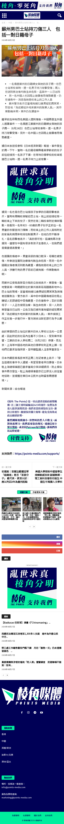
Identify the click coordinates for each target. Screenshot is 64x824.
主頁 (3, 22)
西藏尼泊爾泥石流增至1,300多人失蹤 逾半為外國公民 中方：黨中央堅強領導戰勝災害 (11, 516)
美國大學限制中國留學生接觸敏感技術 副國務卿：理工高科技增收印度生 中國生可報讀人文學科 (48, 476)
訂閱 (58, 550)
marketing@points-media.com (17, 797)
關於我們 (37, 815)
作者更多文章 (38, 492)
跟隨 (58, 544)
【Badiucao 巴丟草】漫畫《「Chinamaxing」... (26, 622)
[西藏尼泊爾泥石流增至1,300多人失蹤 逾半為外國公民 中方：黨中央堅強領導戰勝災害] (11, 504)
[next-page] (34, 526)
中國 (10, 22)
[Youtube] (42, 712)
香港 (4, 734)
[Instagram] (29, 712)
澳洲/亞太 (6, 761)
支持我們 (48, 815)
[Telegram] (35, 712)
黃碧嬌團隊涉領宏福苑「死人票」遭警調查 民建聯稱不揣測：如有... (31, 663)
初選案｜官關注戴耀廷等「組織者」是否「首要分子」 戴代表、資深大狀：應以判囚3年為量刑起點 (15, 476)
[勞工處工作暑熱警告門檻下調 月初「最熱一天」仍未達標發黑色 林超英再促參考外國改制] (32, 504)
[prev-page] (30, 526)
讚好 (58, 537)
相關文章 (24, 492)
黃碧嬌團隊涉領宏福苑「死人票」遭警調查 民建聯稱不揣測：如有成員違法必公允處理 (52, 516)
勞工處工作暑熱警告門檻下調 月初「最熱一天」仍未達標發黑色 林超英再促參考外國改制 (31, 517)
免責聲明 (15, 815)
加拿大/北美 (7, 754)
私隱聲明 (26, 815)
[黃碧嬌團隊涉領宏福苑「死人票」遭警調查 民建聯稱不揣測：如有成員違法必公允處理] (52, 504)
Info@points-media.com (13, 787)
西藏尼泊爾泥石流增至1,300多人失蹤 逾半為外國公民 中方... (31, 635)
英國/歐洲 (6, 747)
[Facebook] (22, 712)
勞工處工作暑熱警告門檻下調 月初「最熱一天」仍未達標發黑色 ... (31, 649)
